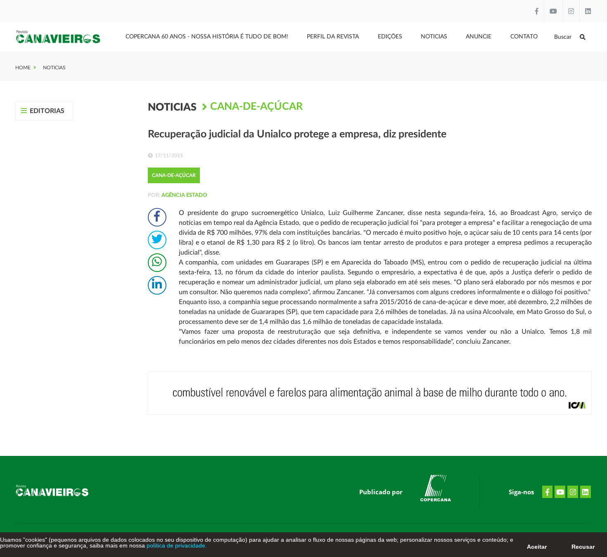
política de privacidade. (176, 545)
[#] (435, 490)
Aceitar (537, 546)
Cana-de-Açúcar (256, 106)
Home (23, 67)
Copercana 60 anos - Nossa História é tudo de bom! (207, 37)
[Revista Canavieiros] (58, 37)
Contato (524, 37)
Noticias (434, 37)
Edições (390, 37)
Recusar (583, 546)
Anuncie (478, 37)
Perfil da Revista (333, 37)
